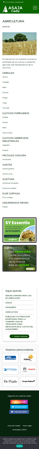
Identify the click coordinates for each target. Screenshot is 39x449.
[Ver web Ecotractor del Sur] (10, 358)
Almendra (6, 159)
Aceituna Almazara (10, 183)
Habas (5, 206)
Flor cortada (7, 197)
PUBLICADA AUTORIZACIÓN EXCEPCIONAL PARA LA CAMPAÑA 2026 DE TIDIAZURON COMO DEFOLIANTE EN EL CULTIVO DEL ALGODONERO (19, 322)
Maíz (4, 87)
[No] (37, 444)
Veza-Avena (7, 132)
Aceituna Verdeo (9, 188)
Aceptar (19, 446)
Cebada (5, 82)
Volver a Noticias (20, 336)
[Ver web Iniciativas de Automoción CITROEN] (28, 370)
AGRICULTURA (11, 312)
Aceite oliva (7, 174)
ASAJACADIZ (20, 407)
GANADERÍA (10, 307)
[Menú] (35, 7)
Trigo (4, 103)
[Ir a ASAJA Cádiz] (12, 9)
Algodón (6, 145)
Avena (5, 77)
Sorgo (5, 97)
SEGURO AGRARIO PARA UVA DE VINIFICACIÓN (18, 296)
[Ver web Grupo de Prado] (10, 381)
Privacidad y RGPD (19, 430)
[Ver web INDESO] (28, 358)
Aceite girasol (8, 168)
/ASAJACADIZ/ (20, 412)
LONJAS (8, 302)
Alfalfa (5, 117)
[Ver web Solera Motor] (28, 381)
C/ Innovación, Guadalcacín (14, 2)
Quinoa (5, 92)
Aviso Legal (27, 426)
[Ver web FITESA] (10, 370)
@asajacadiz (20, 402)
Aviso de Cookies (14, 426)
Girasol (5, 150)
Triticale (5, 108)
